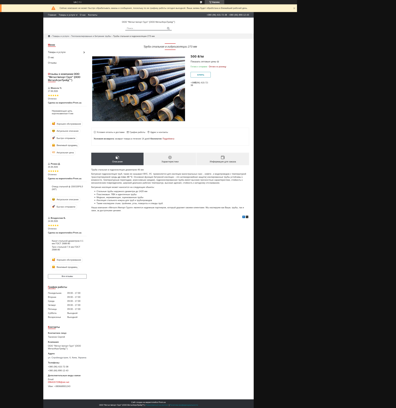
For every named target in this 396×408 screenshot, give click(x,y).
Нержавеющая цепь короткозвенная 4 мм (62, 112)
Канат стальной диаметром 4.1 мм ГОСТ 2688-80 (67, 242)
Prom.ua (162, 402)
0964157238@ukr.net (58, 382)
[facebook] (243, 217)
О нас (83, 15)
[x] (247, 217)
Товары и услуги (67, 15)
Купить (200, 75)
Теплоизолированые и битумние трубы (91, 36)
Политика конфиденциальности (184, 405)
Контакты (92, 15)
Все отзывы (67, 276)
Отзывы (52, 62)
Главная (52, 15)
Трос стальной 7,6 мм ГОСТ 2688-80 (66, 248)
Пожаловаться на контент (157, 405)
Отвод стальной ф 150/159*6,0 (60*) (67, 187)
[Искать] (168, 28)
